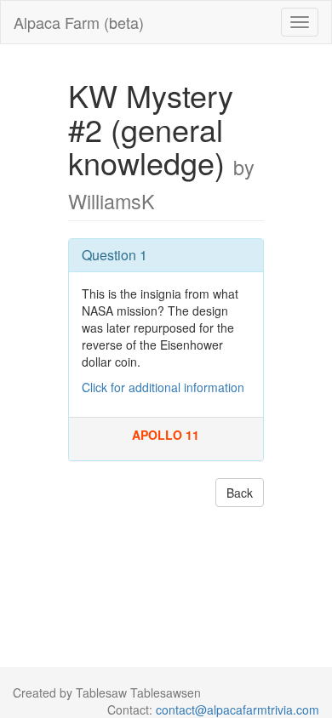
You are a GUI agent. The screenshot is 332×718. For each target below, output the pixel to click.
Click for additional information (163, 387)
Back (239, 492)
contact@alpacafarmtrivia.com (237, 709)
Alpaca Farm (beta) (79, 22)
